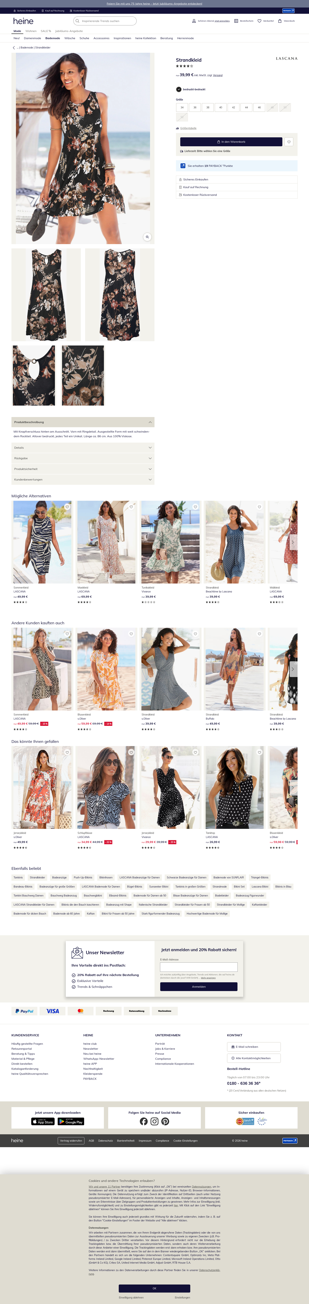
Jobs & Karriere (165, 1048)
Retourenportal (21, 1048)
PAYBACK (90, 1078)
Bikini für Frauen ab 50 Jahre (118, 913)
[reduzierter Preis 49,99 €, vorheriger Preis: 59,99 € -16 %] (42, 669)
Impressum (145, 1140)
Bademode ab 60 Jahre (66, 913)
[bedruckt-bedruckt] (179, 89)
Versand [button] (217, 75)
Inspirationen (122, 38)
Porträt (160, 1043)
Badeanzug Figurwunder (250, 895)
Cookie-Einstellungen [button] (185, 1140)
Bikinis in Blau (283, 886)
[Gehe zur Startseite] (23, 21)
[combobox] (112, 21)
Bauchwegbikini (93, 895)
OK (154, 1288)
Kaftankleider (259, 904)
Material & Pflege (23, 1058)
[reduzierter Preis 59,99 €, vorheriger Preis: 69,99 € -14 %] (106, 669)
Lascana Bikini (260, 886)
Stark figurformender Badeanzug (161, 913)
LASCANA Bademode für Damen (101, 886)
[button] (13, 47)
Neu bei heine (92, 1053)
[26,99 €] (235, 787)
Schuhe (84, 38)
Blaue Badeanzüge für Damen (190, 895)
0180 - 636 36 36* (244, 1083)
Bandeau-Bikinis (23, 886)
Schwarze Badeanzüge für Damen (186, 877)
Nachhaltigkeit (93, 1068)
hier (176, 1205)
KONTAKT (234, 1035)
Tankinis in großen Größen (190, 886)
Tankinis (18, 877)
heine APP (90, 1063)
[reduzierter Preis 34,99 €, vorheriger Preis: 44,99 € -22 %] (106, 787)
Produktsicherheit (26, 469)
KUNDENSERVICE (25, 1035)
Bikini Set (239, 886)
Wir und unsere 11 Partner (104, 1186)
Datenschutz (105, 1140)
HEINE (88, 1035)
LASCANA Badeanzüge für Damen (140, 877)
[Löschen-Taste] (132, 20)
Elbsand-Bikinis (117, 895)
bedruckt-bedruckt (194, 89)
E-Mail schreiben (245, 1048)
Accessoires (101, 38)
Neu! (17, 38)
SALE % (46, 31)
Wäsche (69, 38)
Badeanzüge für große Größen (57, 886)
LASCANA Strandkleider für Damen (34, 904)
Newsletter (90, 1048)
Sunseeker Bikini (158, 886)
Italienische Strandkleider (153, 904)
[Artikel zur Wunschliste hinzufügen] (289, 141)
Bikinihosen (105, 877)
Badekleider (222, 895)
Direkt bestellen (21, 1063)
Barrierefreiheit (125, 1140)
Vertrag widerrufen (71, 1140)
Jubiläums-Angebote (69, 31)
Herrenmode (185, 38)
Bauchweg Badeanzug (64, 895)
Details (19, 447)
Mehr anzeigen (208, 977)
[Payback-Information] (290, 1141)
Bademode (52, 38)
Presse (159, 1053)
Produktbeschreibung (29, 422)
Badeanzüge (59, 877)
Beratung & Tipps (23, 1053)
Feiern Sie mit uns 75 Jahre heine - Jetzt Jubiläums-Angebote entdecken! (154, 3)
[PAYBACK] (288, 11)
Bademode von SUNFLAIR (229, 877)
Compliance (163, 1058)
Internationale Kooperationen (174, 1063)
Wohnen (30, 31)
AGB (91, 1140)
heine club (90, 1043)
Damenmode (32, 38)
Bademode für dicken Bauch (30, 913)
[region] (154, 1239)
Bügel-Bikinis (134, 886)
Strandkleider (42, 47)
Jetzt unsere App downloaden (58, 1113)
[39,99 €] (170, 542)
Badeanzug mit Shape (119, 904)
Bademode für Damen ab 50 (150, 895)
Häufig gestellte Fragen (27, 1043)
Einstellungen (182, 1297)
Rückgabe (21, 458)
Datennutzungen (201, 1186)
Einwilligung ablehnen (131, 1297)
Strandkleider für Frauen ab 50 (192, 904)
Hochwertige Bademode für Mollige (207, 913)
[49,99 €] (42, 542)
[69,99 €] (106, 542)
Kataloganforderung (24, 1068)
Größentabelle (188, 128)
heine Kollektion (145, 38)
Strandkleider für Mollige (231, 904)
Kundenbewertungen (28, 479)
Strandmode (220, 886)
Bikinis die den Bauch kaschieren (80, 904)
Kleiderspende (92, 1073)
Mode (17, 31)
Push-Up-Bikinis (83, 877)
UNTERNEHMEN (167, 1035)
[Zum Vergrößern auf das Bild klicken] (147, 237)
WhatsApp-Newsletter (98, 1058)
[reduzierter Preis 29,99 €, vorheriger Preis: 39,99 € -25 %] (170, 787)
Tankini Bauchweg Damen (28, 895)
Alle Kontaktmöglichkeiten (253, 1058)
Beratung (166, 38)
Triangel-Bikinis (259, 877)
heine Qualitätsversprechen (29, 1073)
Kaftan (91, 913)
